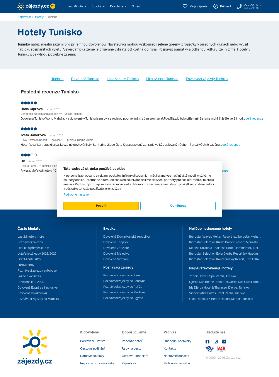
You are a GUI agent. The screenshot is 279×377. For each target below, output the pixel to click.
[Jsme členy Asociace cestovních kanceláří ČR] (222, 348)
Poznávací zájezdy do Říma (122, 275)
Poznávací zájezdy (30, 242)
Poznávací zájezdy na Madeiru (38, 299)
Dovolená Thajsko (115, 242)
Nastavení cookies (176, 356)
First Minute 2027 (29, 259)
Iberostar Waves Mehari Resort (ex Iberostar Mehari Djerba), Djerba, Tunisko (225, 236)
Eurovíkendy (25, 265)
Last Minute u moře (30, 236)
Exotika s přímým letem (33, 248)
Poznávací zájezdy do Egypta (123, 298)
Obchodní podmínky (177, 341)
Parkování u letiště (92, 341)
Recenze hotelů (132, 341)
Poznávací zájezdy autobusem (38, 270)
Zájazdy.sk (129, 363)
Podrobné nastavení (77, 194)
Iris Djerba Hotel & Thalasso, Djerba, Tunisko (219, 287)
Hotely (39, 17)
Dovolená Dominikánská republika (126, 236)
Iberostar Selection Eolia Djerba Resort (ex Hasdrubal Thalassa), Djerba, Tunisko (225, 253)
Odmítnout (178, 205)
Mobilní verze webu (177, 363)
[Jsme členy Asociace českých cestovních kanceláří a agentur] (212, 348)
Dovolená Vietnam (116, 259)
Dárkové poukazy (92, 356)
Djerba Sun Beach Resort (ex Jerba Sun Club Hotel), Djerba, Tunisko (225, 282)
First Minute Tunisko (162, 79)
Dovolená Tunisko (85, 79)
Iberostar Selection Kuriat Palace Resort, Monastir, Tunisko (225, 242)
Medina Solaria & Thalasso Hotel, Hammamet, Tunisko (225, 248)
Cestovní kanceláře (135, 356)
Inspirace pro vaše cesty (97, 363)
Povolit (101, 205)
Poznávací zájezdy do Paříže (122, 286)
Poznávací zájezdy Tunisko (207, 79)
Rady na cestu (131, 348)
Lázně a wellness (29, 276)
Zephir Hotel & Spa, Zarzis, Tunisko (212, 276)
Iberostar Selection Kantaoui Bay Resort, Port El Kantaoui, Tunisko (225, 259)
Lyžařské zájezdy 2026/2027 (36, 253)
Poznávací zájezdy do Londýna (124, 281)
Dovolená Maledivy (116, 253)
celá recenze (254, 118)
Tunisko (57, 79)
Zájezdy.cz (24, 17)
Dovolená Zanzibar (116, 248)
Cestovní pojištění (92, 348)
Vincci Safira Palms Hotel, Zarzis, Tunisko (217, 293)
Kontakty (170, 348)
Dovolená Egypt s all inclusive (37, 287)
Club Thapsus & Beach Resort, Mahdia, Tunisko (221, 299)
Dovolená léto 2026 (30, 282)
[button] (76, 6)
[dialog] (139, 189)
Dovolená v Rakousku (32, 293)
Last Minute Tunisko (123, 79)
